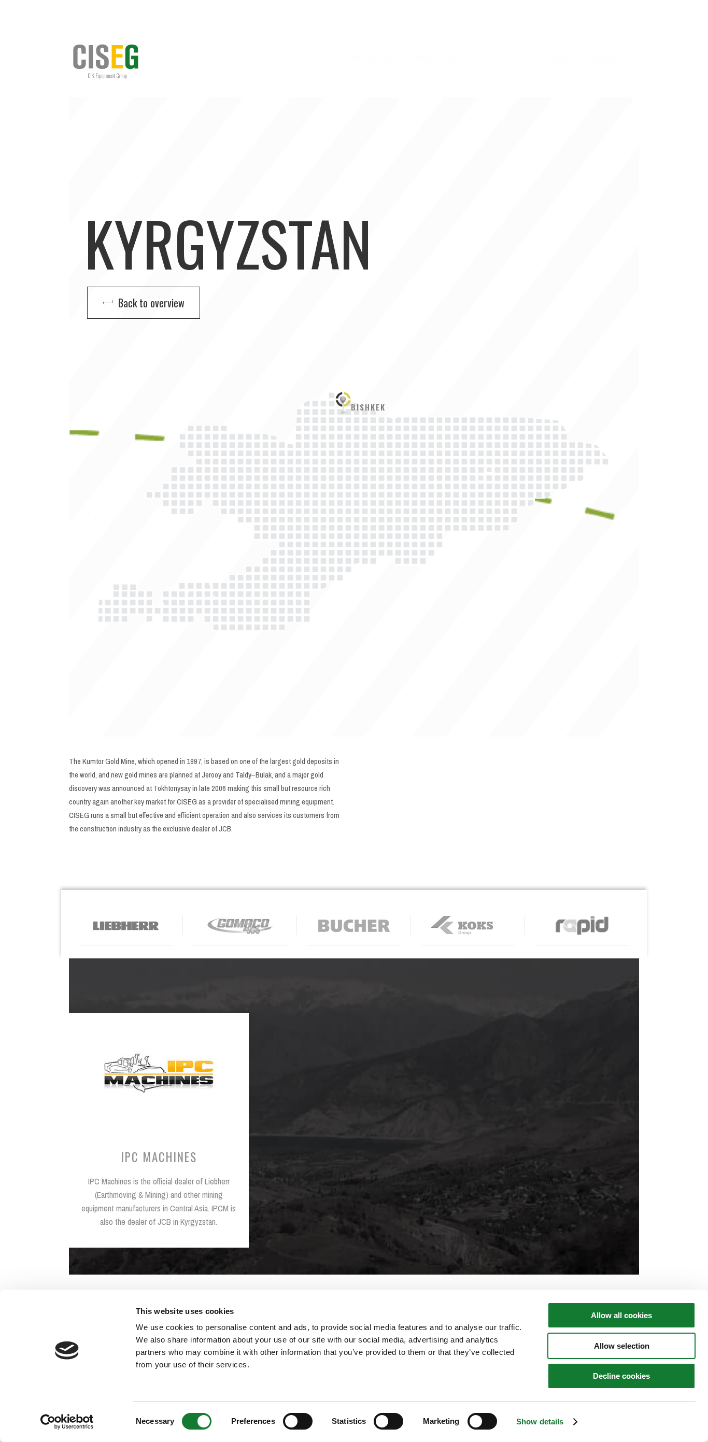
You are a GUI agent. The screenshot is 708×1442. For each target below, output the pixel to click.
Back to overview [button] (149, 302)
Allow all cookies (621, 1315)
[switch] (298, 1421)
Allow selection (621, 1345)
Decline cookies (621, 1376)
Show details (539, 1421)
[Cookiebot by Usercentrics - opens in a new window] (67, 1422)
